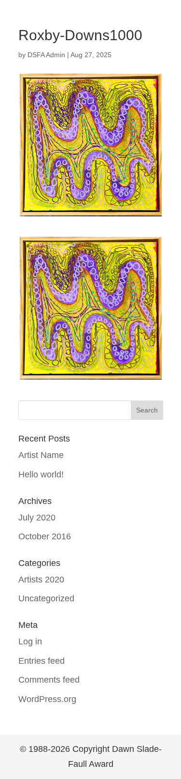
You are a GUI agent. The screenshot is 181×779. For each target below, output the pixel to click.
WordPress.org (47, 699)
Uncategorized (46, 598)
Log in (30, 641)
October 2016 (44, 536)
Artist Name (41, 455)
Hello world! (41, 474)
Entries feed (41, 661)
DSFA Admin (46, 55)
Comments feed (49, 680)
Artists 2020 (41, 579)
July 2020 (37, 517)
